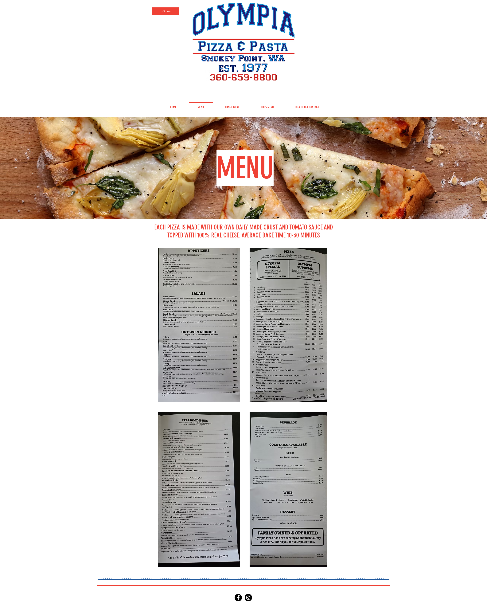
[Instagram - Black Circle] (248, 597)
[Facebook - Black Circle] (238, 597)
